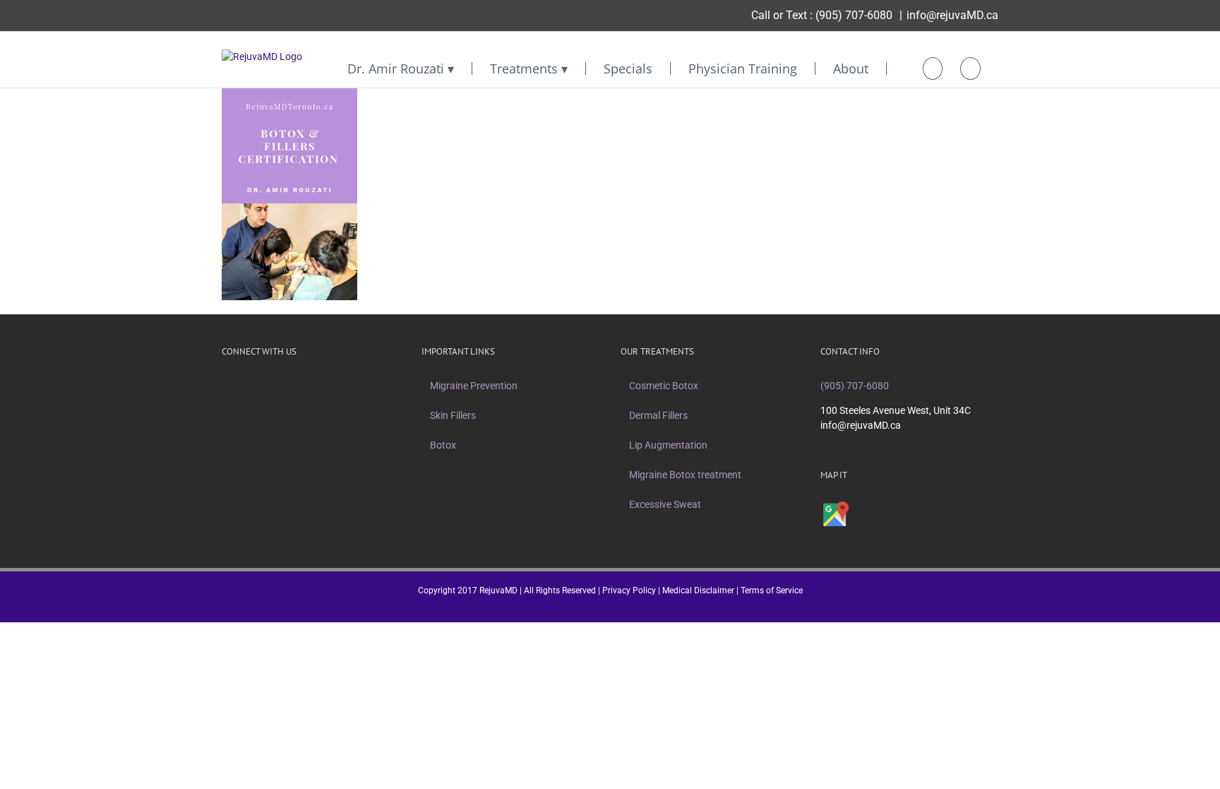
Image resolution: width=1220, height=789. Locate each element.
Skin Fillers (453, 415)
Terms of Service (772, 590)
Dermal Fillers (658, 415)
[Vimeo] (262, 385)
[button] (970, 68)
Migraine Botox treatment (685, 474)
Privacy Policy (629, 590)
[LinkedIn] (299, 385)
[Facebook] (226, 385)
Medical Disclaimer (698, 590)
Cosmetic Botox (663, 385)
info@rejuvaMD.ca (952, 15)
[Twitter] (244, 385)
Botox (443, 445)
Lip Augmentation (668, 445)
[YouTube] (281, 385)
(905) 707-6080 (853, 15)
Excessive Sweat (665, 504)
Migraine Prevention (474, 385)
